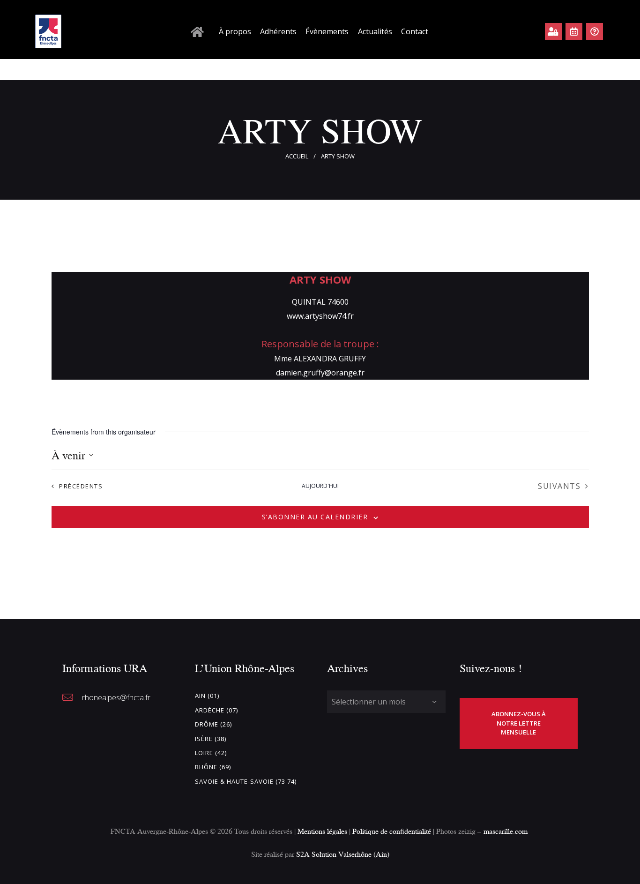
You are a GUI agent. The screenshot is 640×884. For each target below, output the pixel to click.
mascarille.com (506, 831)
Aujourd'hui (320, 486)
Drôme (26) (213, 724)
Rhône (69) (213, 767)
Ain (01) (207, 695)
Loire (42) (211, 753)
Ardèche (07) (216, 710)
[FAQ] (594, 31)
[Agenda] (574, 31)
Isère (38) (210, 738)
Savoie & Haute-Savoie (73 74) (246, 781)
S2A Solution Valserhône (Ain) (342, 854)
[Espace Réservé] (553, 31)
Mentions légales (322, 831)
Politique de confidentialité (392, 831)
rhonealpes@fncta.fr (116, 697)
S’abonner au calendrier (315, 516)
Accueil (296, 156)
